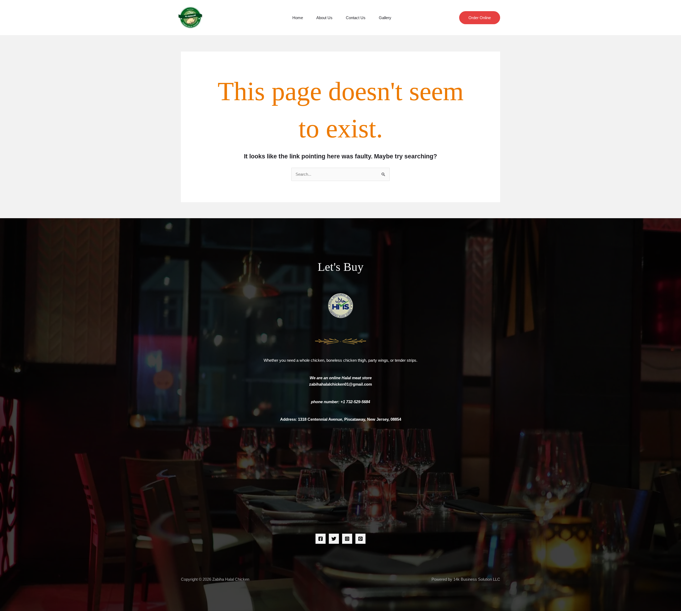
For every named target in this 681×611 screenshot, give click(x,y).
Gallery (385, 17)
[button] (479, 17)
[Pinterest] (360, 539)
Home (297, 17)
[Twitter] (334, 539)
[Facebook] (320, 539)
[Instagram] (347, 539)
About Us (324, 17)
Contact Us (356, 17)
